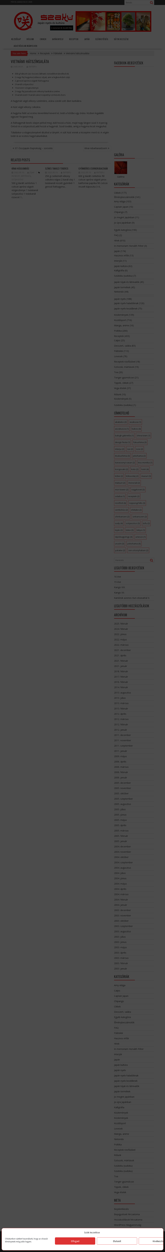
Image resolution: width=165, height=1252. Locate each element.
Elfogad (75, 1241)
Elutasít (117, 1241)
